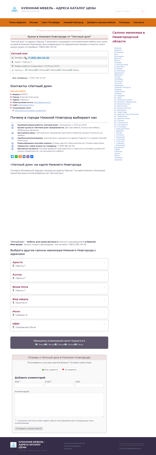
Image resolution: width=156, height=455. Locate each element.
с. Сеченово (119, 139)
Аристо (18, 262)
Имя (17, 382)
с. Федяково (119, 145)
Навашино (119, 85)
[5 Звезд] (74, 70)
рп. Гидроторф (120, 112)
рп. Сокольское (121, 122)
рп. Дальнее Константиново (126, 114)
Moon (16, 311)
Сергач (117, 153)
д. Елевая (118, 69)
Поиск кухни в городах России (74, 443)
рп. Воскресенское (122, 108)
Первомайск (119, 91)
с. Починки (119, 135)
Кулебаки (118, 79)
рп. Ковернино (120, 116)
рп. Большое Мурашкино (125, 102)
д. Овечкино (119, 71)
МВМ (16, 323)
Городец (118, 62)
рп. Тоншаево (120, 127)
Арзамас (118, 48)
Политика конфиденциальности (130, 448)
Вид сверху (20, 299)
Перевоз (118, 93)
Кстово (117, 77)
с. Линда (118, 133)
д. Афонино (119, 67)
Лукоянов (118, 81)
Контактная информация (72, 446)
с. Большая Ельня (121, 129)
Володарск (119, 56)
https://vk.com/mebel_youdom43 (30, 110)
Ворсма (117, 58)
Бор (116, 54)
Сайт (77, 382)
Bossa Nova (20, 286)
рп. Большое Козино (123, 100)
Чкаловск (118, 158)
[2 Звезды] (41, 70)
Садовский (119, 147)
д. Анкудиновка (121, 65)
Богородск (119, 52)
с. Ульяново (119, 143)
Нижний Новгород (122, 87)
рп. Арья (117, 98)
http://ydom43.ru (26, 105)
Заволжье (118, 75)
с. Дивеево (119, 131)
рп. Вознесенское (122, 104)
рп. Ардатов (119, 96)
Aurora (17, 274)
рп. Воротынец (120, 106)
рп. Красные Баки (122, 118)
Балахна (118, 50)
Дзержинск (119, 73)
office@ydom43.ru (42, 102)
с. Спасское (119, 141)
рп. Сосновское (121, 124)
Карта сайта (68, 449)
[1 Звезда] (30, 70)
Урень (117, 156)
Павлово (118, 89)
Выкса (117, 60)
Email (48, 382)
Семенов (118, 151)
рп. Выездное (120, 110)
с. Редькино (119, 137)
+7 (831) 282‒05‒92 (38, 57)
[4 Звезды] (63, 70)
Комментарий (22, 391)
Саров (117, 149)
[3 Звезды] (52, 70)
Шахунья (118, 160)
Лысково (118, 83)
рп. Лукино (119, 120)
